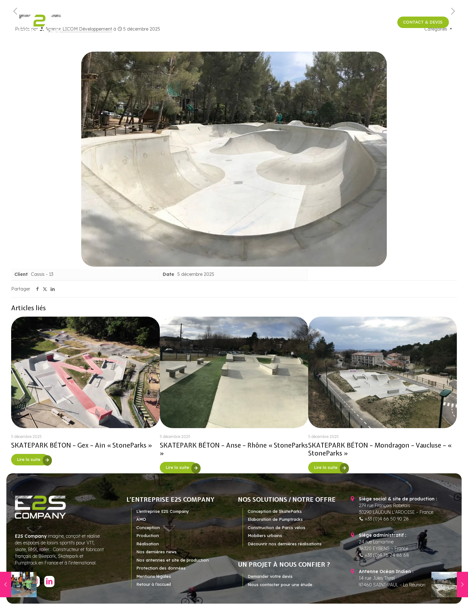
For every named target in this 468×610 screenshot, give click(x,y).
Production (147, 535)
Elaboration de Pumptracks (275, 519)
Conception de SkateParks (275, 511)
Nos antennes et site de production (172, 560)
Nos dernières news (156, 551)
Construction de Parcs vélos (276, 527)
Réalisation (147, 543)
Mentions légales (153, 576)
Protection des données (161, 568)
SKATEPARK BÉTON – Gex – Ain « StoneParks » (81, 445)
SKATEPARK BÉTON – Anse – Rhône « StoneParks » (234, 449)
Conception (148, 527)
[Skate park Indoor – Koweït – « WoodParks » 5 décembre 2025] (18, 584)
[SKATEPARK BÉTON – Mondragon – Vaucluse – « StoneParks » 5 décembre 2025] (449, 584)
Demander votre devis (270, 576)
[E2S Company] (40, 24)
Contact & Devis (423, 22)
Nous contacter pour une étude (280, 584)
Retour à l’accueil (153, 584)
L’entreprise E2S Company (162, 511)
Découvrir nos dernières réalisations (285, 543)
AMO (141, 519)
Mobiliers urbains (265, 535)
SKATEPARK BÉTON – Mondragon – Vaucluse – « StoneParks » (379, 449)
